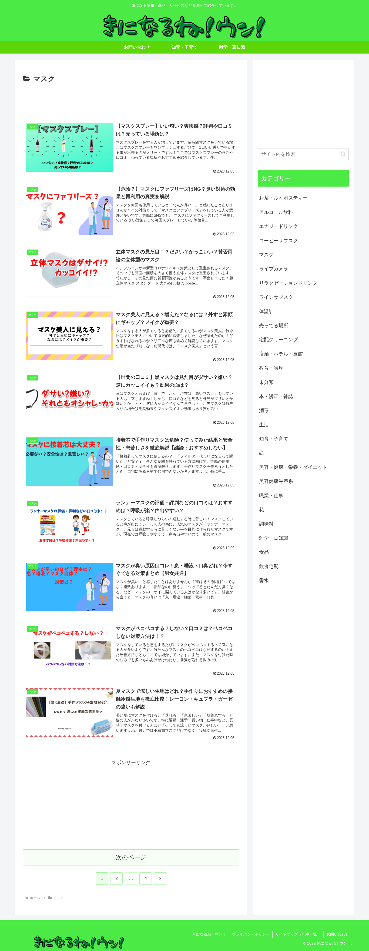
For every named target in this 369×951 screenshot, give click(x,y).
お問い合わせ (337, 934)
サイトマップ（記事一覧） (298, 934)
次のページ (131, 857)
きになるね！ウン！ (209, 934)
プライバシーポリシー (251, 934)
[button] (343, 154)
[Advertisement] (131, 100)
